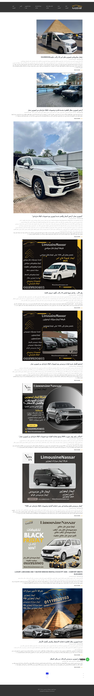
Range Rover (70, 220)
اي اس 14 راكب (67, 61)
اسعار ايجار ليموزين (68, 112)
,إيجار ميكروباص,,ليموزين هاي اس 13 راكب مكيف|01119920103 (61, 57)
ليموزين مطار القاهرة (18, 229)
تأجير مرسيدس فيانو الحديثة (52, 371)
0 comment (64, 661)
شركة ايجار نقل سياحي (38, 7)
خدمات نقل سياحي (69, 62)
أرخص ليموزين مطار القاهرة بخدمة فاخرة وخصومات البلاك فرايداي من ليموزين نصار (55, 110)
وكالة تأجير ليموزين (16, 62)
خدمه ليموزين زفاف (78, 442)
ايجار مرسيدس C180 (61, 369)
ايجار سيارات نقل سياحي (49, 7)
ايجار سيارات (53, 223)
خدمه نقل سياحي (22, 298)
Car (73, 112)
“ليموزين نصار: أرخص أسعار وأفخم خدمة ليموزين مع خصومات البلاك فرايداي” (57, 216)
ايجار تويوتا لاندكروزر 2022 (77, 223)
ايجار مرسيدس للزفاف (78, 371)
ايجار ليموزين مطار (60, 112)
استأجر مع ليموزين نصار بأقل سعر (65, 222)
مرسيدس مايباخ (49, 373)
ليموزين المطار (46, 112)
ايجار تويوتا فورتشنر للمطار (43, 222)
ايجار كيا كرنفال (63, 225)
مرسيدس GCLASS (62, 373)
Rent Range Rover (63, 220)
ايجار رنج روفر (59, 223)
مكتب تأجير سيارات (78, 231)
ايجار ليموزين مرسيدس (40, 227)
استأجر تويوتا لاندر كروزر (35, 220)
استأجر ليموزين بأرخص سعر (75, 61)
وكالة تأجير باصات (23, 62)
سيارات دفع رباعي (59, 442)
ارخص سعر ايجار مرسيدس (46, 220)
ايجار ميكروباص (35, 61)
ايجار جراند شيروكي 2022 (67, 223)
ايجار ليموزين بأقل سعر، (41, 225)
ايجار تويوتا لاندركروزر (25, 222)
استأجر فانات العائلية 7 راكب (25, 220)
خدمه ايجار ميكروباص (53, 62)
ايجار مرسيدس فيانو (18, 369)
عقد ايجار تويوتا (47, 229)
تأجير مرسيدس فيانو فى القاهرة (76, 229)
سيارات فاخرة (53, 229)
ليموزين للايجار (40, 112)
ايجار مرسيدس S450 (34, 369)
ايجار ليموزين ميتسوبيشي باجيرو (22, 227)
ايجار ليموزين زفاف (58, 227)
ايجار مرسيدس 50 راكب (70, 369)
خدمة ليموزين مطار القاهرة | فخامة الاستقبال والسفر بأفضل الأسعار (60, 642)
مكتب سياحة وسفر (71, 231)
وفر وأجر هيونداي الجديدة (69, 580)
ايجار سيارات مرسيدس (19, 223)
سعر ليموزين (65, 442)
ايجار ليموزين (66, 7)
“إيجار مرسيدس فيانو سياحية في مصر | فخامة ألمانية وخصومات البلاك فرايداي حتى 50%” (53, 506)
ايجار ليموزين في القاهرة (43, 61)
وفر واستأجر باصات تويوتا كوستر (58, 580)
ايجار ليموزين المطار (59, 61)
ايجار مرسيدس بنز (26, 369)
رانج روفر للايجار (59, 229)
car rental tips (76, 220)
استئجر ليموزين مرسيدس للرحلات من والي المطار (66, 659)
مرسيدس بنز (55, 373)
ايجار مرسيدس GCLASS (43, 369)
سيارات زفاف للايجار (45, 442)
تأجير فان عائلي (62, 298)
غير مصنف (42, 229)
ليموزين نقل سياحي (39, 62)
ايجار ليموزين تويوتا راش (23, 225)
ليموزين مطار (46, 62)
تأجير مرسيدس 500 (69, 371)
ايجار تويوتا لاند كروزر (34, 222)
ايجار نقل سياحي (68, 298)
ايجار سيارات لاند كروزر (28, 223)
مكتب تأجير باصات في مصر (49, 300)
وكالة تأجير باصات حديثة (78, 302)
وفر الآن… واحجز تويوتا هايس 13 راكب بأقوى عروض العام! (63, 293)
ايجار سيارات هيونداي (78, 225)
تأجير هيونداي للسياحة (54, 298)
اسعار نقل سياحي (60, 296)
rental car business (55, 220)
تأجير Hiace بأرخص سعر (77, 62)
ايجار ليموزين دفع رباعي (67, 227)
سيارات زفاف (52, 442)
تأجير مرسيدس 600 (61, 371)
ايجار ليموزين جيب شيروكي (77, 227)
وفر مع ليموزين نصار (31, 62)
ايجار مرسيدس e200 (52, 369)
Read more (77, 70)
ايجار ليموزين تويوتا (51, 61)
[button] (87, 659)
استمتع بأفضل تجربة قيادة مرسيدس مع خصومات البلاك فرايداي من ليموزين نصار (56, 364)
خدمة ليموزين (59, 7)
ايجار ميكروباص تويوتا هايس (26, 61)
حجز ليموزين (13, 7)
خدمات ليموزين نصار (28, 7)
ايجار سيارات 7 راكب (46, 223)
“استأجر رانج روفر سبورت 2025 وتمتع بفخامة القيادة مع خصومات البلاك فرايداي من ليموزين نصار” (50, 436)
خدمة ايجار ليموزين (61, 62)
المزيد (21, 6)
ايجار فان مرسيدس (70, 225)
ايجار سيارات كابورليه (38, 223)
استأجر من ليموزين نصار (53, 222)
